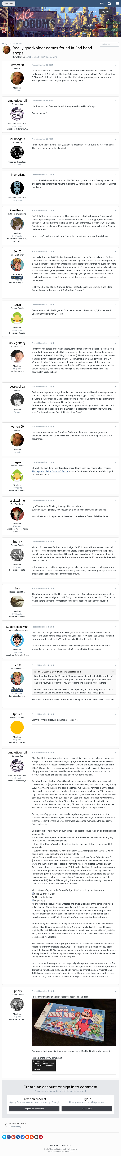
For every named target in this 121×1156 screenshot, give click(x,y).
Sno (17, 588)
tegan (17, 304)
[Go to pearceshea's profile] (17, 399)
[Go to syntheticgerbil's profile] (17, 114)
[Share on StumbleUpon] (32, 1137)
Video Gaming (50, 57)
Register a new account (34, 1109)
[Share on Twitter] (4, 1137)
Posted (42, 65)
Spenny (17, 541)
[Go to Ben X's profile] (17, 264)
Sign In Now (86, 1109)
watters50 (20, 57)
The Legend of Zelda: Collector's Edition (50, 471)
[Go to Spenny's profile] (17, 555)
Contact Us (66, 1145)
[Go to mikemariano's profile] (17, 188)
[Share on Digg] (18, 1137)
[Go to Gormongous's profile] (17, 152)
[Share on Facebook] (9, 1137)
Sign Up (105, 11)
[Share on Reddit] (27, 1137)
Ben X (17, 251)
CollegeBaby (17, 343)
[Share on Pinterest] (41, 1137)
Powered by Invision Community (60, 1152)
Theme (53, 1145)
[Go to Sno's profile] (17, 601)
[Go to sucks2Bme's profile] (17, 514)
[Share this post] (115, 65)
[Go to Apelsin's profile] (17, 727)
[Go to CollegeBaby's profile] (17, 356)
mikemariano (17, 174)
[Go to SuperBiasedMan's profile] (17, 640)
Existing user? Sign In (85, 11)
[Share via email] (36, 1137)
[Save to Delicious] (23, 1137)
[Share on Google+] (13, 1137)
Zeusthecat (17, 210)
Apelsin (17, 714)
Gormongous (17, 139)
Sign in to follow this (13, 43)
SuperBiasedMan (17, 627)
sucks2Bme (17, 500)
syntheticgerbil (17, 100)
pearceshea (17, 386)
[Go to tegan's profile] (17, 318)
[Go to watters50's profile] (6, 50)
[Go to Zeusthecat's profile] (17, 223)
